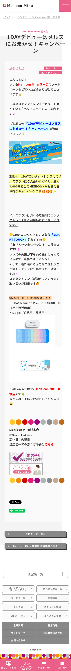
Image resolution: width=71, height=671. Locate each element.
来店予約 (18, 607)
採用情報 (53, 625)
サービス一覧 (18, 598)
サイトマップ (18, 633)
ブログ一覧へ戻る (36, 534)
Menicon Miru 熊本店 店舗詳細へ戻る (35, 546)
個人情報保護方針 (52, 633)
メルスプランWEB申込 (26, 667)
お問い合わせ (18, 640)
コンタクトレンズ (50, 72)
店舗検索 (52, 598)
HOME (6, 17)
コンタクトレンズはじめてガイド (18, 589)
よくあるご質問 (52, 615)
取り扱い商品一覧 (52, 589)
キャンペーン (53, 68)
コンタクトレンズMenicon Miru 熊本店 (38, 17)
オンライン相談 (52, 607)
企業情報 (18, 625)
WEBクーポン (18, 615)
